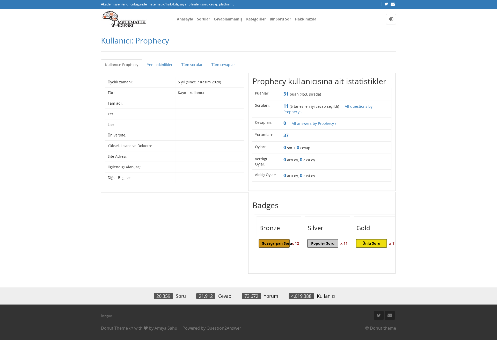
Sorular (203, 19)
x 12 (295, 243)
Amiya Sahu (166, 328)
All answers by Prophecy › (314, 123)
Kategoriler (256, 19)
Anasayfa (185, 19)
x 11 (344, 243)
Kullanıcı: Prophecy (121, 64)
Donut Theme (114, 328)
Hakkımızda (305, 19)
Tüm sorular (192, 64)
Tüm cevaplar (223, 64)
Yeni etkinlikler (160, 64)
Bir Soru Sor (280, 19)
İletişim (106, 316)
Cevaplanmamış (228, 19)
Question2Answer (224, 328)
